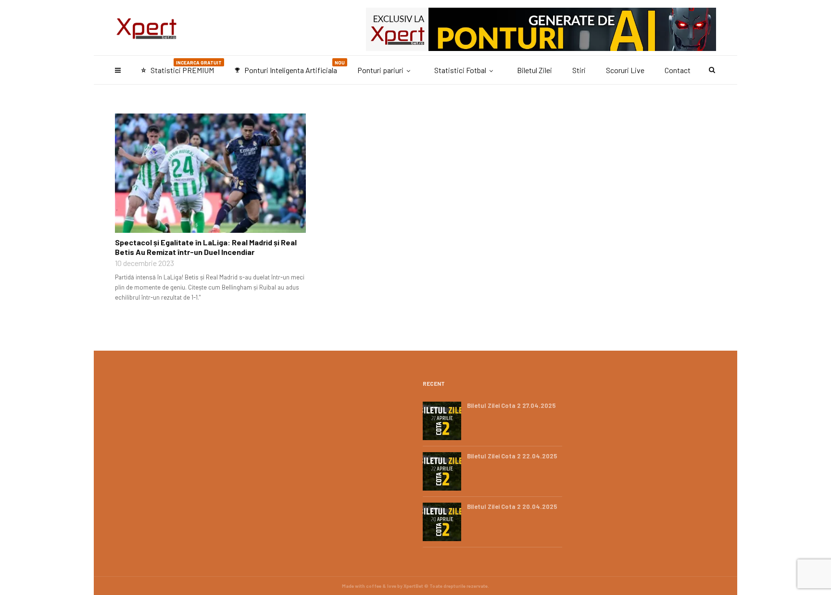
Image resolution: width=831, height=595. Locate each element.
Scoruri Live (625, 70)
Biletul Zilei (534, 70)
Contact (678, 70)
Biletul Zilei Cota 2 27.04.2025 (511, 405)
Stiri (579, 70)
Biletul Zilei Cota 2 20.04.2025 (512, 506)
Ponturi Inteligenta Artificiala (289, 67)
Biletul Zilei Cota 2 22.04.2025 (512, 456)
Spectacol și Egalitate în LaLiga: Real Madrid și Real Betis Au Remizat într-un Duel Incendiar (206, 247)
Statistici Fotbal (460, 70)
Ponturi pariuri (380, 70)
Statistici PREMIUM (181, 67)
